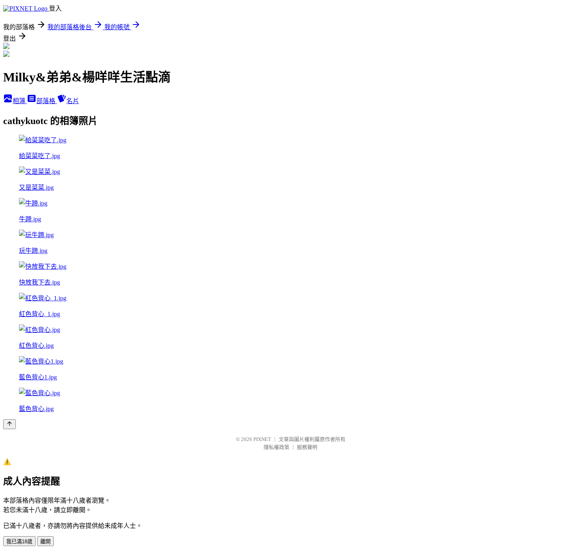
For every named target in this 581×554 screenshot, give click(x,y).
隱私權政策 (276, 447)
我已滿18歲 (19, 542)
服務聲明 (307, 447)
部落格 (46, 101)
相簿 (20, 101)
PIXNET (262, 439)
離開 (45, 542)
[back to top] (9, 424)
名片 (72, 101)
